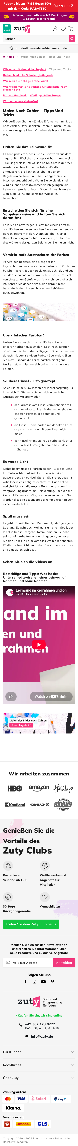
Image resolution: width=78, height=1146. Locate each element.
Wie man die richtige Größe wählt (25, 81)
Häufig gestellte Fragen (45, 95)
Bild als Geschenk (15, 95)
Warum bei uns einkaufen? (20, 101)
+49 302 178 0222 (40, 1024)
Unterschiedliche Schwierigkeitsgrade (28, 75)
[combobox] (36, 38)
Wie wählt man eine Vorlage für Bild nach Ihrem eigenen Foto (35, 88)
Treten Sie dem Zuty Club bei (29, 924)
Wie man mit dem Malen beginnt (24, 69)
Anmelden (64, 963)
